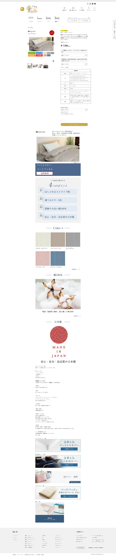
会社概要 (14, 554)
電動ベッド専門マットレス (29, 537)
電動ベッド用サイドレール (29, 545)
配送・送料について (79, 541)
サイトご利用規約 (37, 554)
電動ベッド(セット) (28, 541)
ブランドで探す (84, 20)
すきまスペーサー (58, 545)
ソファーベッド (57, 535)
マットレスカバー (45, 543)
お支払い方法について (79, 539)
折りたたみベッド (58, 537)
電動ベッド (57, 21)
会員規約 (42, 554)
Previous (29, 44)
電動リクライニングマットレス (30, 539)
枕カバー (43, 547)
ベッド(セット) (15, 539)
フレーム (39, 21)
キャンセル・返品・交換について (97, 535)
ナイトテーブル (57, 541)
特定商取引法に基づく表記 (29, 554)
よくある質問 (94, 537)
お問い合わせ (98, 540)
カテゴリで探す (72, 20)
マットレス (31, 21)
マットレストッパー (58, 543)
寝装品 (32, 27)
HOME (29, 27)
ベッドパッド (44, 541)
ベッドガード (57, 547)
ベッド (48, 21)
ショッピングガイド (79, 535)
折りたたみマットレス (59, 539)
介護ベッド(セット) (28, 543)
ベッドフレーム (15, 535)
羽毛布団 (43, 535)
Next (53, 44)
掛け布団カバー (44, 545)
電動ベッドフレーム (28, 535)
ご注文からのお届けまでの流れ (81, 537)
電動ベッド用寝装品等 (28, 547)
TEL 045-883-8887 (80, 547)
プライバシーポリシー (20, 554)
